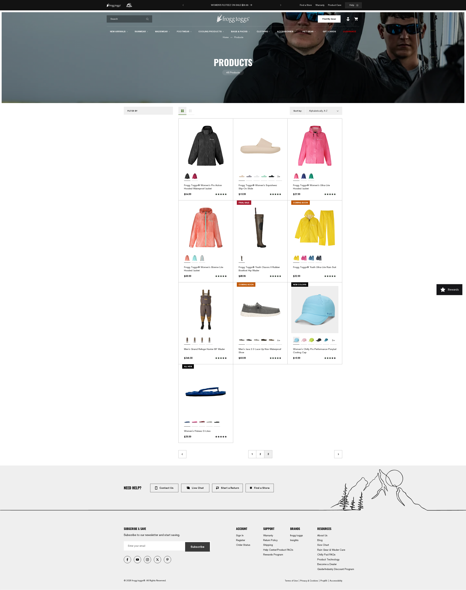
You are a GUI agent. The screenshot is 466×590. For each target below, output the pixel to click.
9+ (278, 340)
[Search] (147, 19)
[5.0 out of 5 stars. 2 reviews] (330, 276)
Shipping (268, 544)
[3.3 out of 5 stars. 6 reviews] (330, 358)
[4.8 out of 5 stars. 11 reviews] (330, 194)
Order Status (243, 544)
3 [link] (268, 454)
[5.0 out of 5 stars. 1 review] (276, 276)
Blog (320, 540)
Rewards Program (273, 554)
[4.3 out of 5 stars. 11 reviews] (276, 358)
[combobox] (129, 19)
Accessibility (336, 581)
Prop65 (323, 581)
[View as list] (190, 111)
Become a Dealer (327, 564)
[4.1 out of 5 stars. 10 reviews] (221, 276)
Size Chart (323, 544)
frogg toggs (296, 535)
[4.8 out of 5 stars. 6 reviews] (276, 194)
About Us (322, 535)
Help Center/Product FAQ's (278, 549)
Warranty (268, 535)
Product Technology (328, 559)
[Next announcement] (281, 5)
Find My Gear (329, 18)
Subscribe (197, 546)
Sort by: (297, 110)
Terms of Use (291, 581)
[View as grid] (182, 111)
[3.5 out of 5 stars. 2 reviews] (221, 358)
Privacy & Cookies (309, 581)
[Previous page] (182, 454)
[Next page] (338, 454)
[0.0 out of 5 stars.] (221, 437)
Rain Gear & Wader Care (331, 549)
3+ (278, 176)
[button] (353, 5)
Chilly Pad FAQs (326, 554)
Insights (294, 540)
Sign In (240, 535)
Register (240, 540)
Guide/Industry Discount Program (335, 569)
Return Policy (270, 540)
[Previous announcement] (183, 5)
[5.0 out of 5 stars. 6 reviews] (221, 194)
